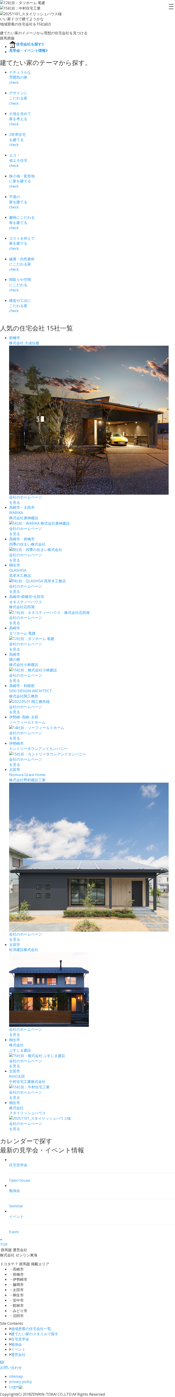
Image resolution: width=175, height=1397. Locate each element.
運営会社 (18, 1354)
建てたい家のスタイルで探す (34, 1333)
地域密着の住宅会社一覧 (31, 1328)
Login (14, 1386)
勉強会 (16, 1344)
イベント (18, 1349)
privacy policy (20, 1381)
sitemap (16, 1376)
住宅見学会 (20, 1339)
